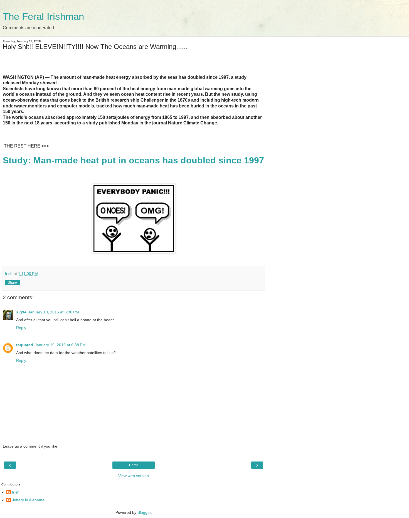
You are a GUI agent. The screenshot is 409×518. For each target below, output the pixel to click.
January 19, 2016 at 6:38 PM (60, 345)
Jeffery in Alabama (28, 500)
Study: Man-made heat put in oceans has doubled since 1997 (133, 160)
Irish (15, 492)
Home (133, 465)
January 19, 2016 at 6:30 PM (53, 312)
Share (12, 282)
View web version (133, 475)
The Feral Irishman (43, 16)
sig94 (21, 312)
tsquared (24, 345)
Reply (21, 327)
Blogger (144, 512)
